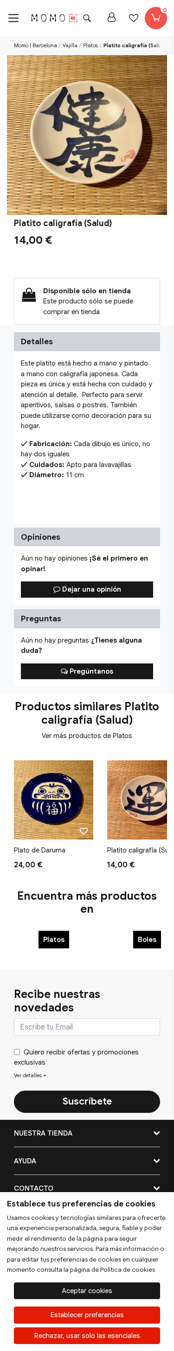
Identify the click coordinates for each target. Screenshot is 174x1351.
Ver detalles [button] (30, 1075)
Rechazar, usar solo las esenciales (87, 1336)
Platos (53, 939)
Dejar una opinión (90, 589)
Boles (147, 939)
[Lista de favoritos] (133, 18)
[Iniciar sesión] (111, 18)
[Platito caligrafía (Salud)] (87, 135)
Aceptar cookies (87, 1291)
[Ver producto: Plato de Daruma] (53, 799)
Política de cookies (127, 1270)
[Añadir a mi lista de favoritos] (84, 831)
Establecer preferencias (87, 1315)
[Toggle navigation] (13, 18)
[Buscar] (87, 18)
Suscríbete (87, 1101)
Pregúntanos (90, 671)
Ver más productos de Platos (87, 736)
